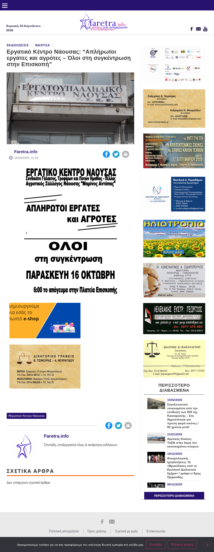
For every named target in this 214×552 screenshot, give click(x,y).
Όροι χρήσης (97, 531)
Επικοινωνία (155, 531)
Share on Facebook (106, 154)
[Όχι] (207, 544)
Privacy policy (182, 544)
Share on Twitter (116, 154)
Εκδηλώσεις (18, 45)
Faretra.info (25, 151)
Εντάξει (156, 544)
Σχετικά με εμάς (126, 531)
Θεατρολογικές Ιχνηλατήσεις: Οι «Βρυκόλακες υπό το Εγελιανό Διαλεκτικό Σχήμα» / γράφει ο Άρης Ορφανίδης (184, 468)
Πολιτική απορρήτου (64, 531)
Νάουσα (42, 45)
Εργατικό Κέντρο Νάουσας (27, 415)
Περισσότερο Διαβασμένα (174, 495)
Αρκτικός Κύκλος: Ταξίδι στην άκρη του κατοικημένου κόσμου (183, 442)
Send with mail (125, 154)
